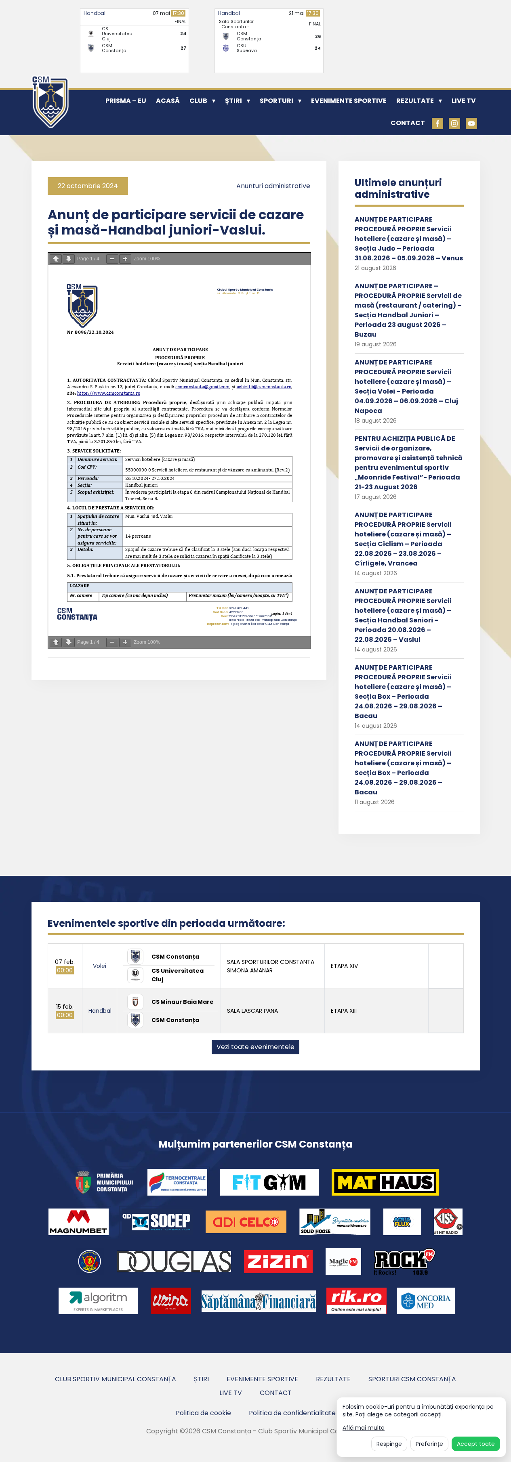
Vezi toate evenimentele (255, 1046)
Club (198, 100)
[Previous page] (56, 259)
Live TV (464, 100)
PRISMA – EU (125, 100)
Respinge (389, 1444)
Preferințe (429, 1444)
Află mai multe (364, 1428)
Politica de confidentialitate (292, 1413)
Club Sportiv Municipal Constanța (115, 1379)
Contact (408, 123)
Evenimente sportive (349, 100)
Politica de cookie (203, 1413)
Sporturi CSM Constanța (412, 1379)
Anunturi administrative (273, 186)
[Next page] (69, 259)
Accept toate (476, 1444)
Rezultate (415, 100)
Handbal (94, 13)
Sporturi (276, 100)
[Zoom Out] (112, 259)
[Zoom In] (125, 259)
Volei (99, 966)
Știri (233, 100)
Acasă (168, 100)
